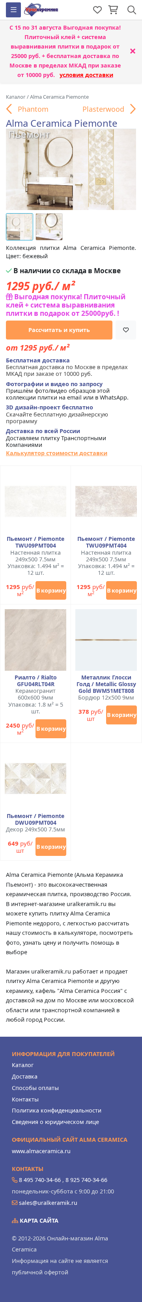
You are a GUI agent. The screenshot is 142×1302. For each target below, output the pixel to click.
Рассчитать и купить (59, 330)
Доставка (24, 1076)
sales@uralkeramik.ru (48, 1202)
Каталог (23, 1065)
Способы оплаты (35, 1088)
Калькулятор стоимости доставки (56, 453)
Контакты (25, 1099)
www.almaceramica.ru (41, 1151)
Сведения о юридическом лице (55, 1122)
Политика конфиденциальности (56, 1110)
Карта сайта (38, 1220)
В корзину (51, 590)
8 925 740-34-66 (86, 1180)
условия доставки (86, 75)
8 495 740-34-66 (40, 1180)
